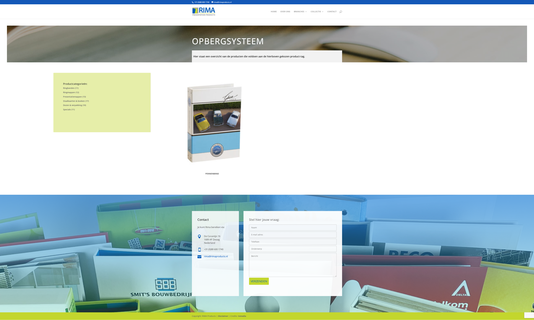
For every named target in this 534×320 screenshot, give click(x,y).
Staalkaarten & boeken (74, 101)
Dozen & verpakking (72, 105)
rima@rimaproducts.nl (216, 256)
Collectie (316, 12)
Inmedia (242, 316)
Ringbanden (69, 88)
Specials (67, 109)
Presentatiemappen (72, 96)
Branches (299, 12)
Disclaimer (223, 316)
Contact (332, 12)
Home (274, 12)
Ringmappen (69, 92)
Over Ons (285, 12)
